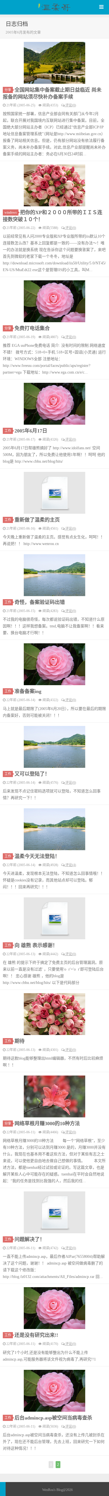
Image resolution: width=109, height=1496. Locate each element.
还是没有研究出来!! (36, 1335)
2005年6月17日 (31, 431)
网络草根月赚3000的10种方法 (47, 1123)
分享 (7, 90)
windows (10, 212)
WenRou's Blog (54, 7)
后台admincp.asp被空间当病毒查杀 (53, 1418)
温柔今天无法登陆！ (37, 856)
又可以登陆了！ (32, 774)
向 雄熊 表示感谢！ (36, 945)
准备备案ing (28, 691)
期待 (20, 1041)
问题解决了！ (30, 1239)
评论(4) (70, 865)
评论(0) (70, 105)
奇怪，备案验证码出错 (40, 602)
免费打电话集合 (32, 328)
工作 (7, 431)
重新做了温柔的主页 (37, 520)
